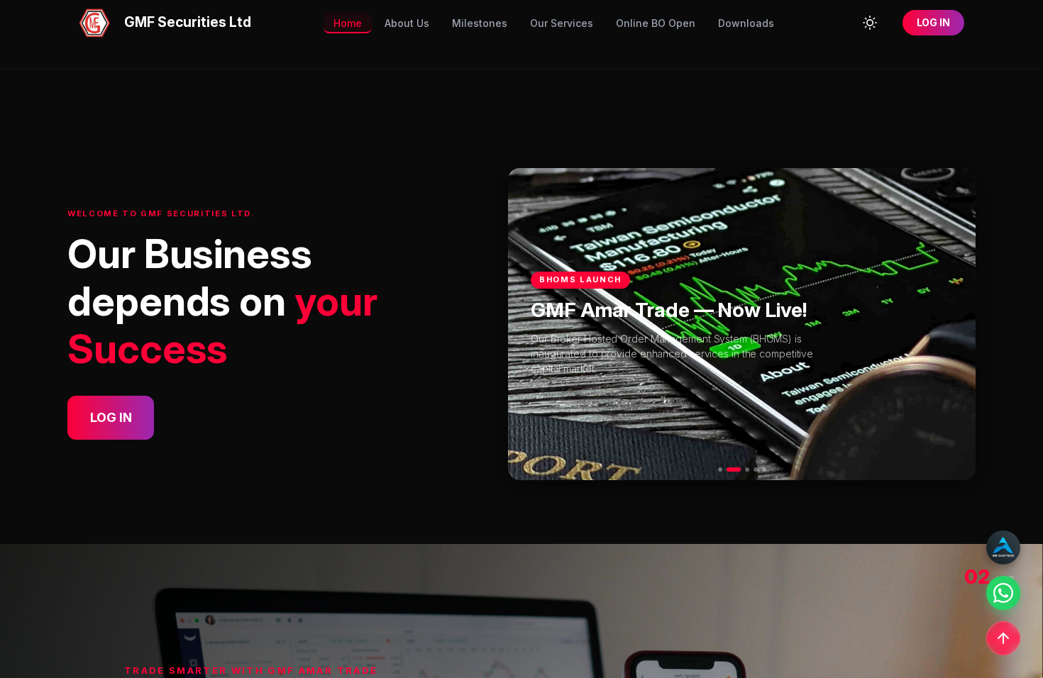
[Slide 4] (756, 469)
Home (347, 23)
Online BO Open (655, 23)
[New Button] (1003, 547)
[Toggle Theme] (870, 22)
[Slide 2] (734, 469)
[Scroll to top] (1003, 638)
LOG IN (933, 22)
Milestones (479, 23)
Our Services (561, 23)
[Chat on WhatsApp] (1003, 593)
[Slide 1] (720, 469)
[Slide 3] (747, 469)
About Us (407, 23)
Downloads (746, 23)
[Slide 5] (764, 469)
